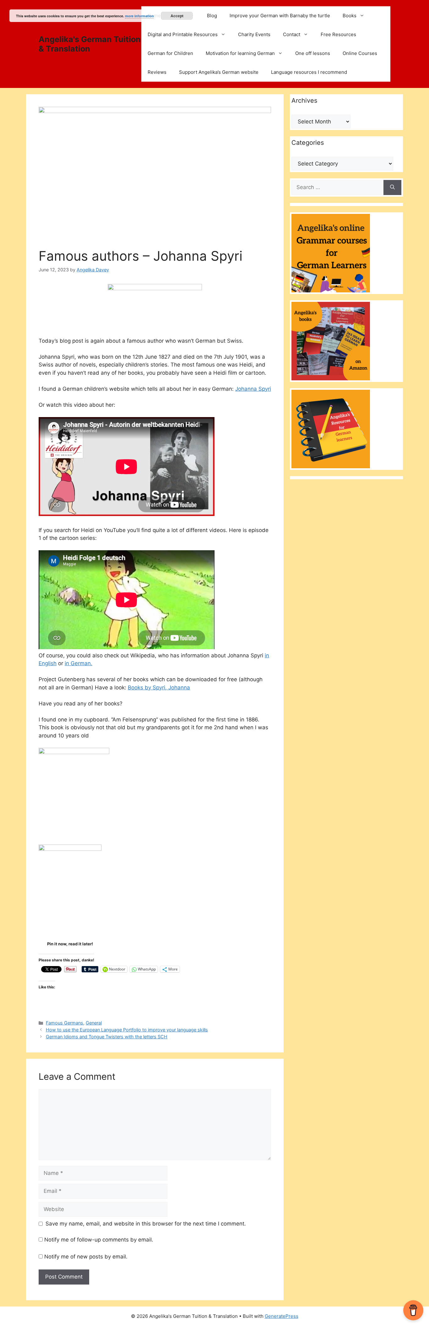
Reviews (157, 72)
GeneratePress (281, 1316)
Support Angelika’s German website (218, 72)
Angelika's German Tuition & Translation (90, 44)
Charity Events (254, 34)
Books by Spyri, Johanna (159, 687)
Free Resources (338, 34)
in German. (78, 663)
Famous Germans (64, 1022)
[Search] (392, 187)
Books (349, 16)
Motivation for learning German (240, 53)
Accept (177, 16)
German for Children (170, 53)
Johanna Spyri (253, 389)
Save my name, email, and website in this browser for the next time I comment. (146, 1223)
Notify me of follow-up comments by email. (98, 1239)
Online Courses (360, 53)
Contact (291, 34)
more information (139, 16)
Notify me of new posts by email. (86, 1256)
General (94, 1022)
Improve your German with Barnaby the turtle (280, 16)
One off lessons (312, 53)
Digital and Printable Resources (183, 34)
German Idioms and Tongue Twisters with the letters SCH (106, 1036)
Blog (212, 16)
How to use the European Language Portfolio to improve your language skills (127, 1029)
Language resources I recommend (309, 72)
